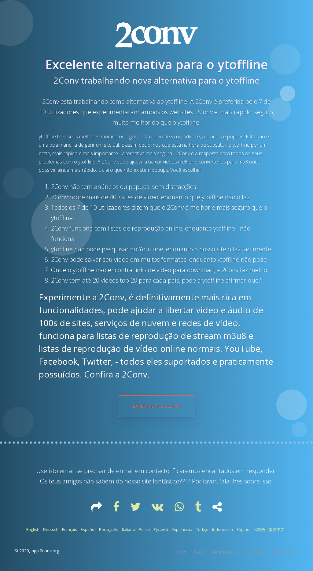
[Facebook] (117, 508)
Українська (182, 529)
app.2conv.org (45, 551)
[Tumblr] (199, 508)
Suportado (255, 552)
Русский (160, 529)
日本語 (259, 529)
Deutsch (50, 529)
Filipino (243, 529)
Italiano (128, 529)
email (67, 471)
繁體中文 (277, 529)
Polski (144, 529)
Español (88, 529)
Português (108, 529)
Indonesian (222, 529)
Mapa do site (286, 552)
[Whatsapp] (180, 508)
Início (181, 552)
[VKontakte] (158, 508)
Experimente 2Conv (156, 406)
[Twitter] (136, 508)
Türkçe (202, 529)
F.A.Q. (199, 552)
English (32, 529)
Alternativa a (224, 552)
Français (69, 529)
